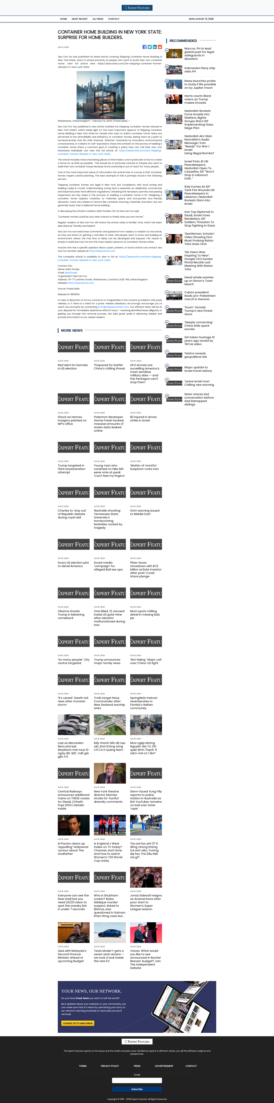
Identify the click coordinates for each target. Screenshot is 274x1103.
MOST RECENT (80, 19)
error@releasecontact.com (113, 307)
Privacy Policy (110, 1066)
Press (137, 1066)
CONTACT (113, 19)
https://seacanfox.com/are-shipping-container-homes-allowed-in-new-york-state (110, 152)
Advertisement (164, 1066)
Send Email (71, 272)
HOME (63, 19)
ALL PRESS (97, 19)
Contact (191, 1066)
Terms (82, 1066)
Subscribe (137, 1089)
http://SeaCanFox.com (102, 251)
